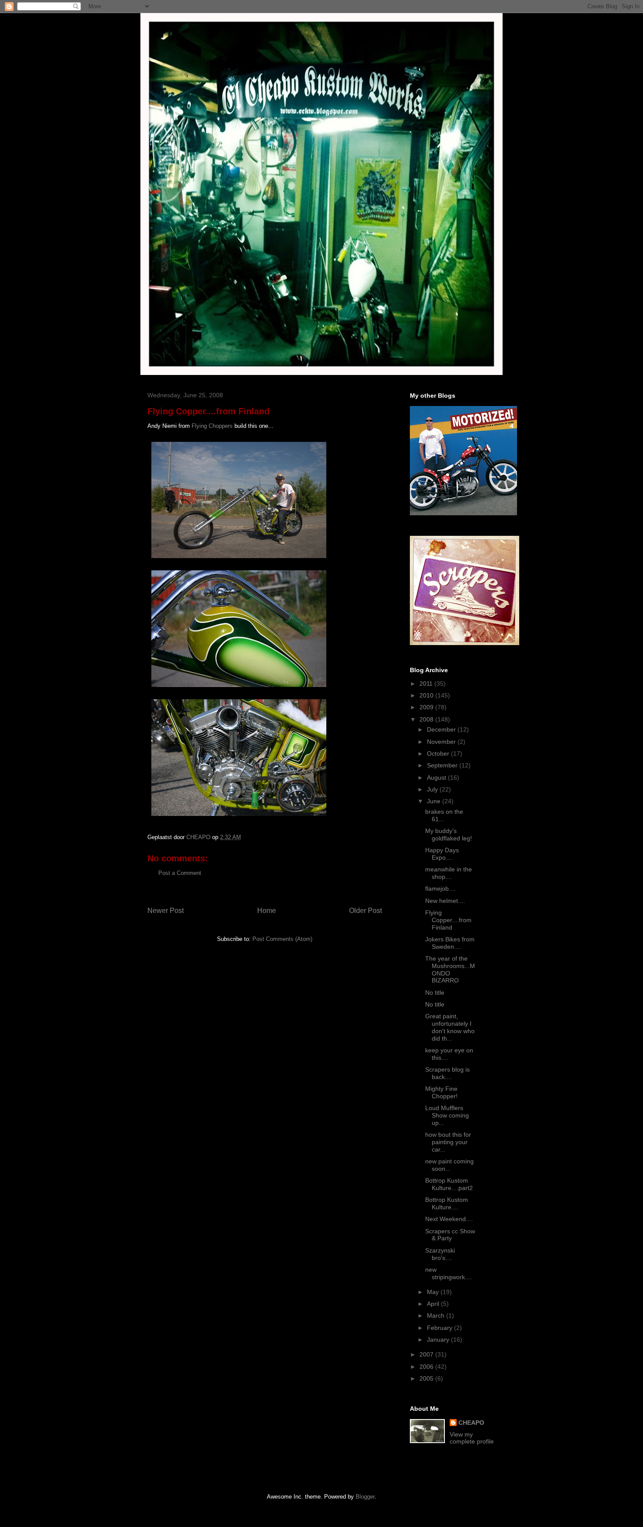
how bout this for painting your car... (448, 1142)
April (434, 1303)
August (437, 777)
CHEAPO (471, 1422)
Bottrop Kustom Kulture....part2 (449, 1184)
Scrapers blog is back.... (447, 1073)
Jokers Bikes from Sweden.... (450, 943)
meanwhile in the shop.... (448, 873)
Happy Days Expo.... (442, 854)
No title (434, 992)
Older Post (365, 910)
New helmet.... (445, 900)
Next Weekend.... (449, 1218)
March (436, 1315)
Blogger (365, 1496)
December (442, 729)
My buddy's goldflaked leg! (448, 834)
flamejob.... (440, 888)
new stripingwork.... (448, 1273)
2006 (427, 1366)
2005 (427, 1378)
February (440, 1327)
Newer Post (165, 910)
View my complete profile (472, 1438)
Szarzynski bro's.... (440, 1254)
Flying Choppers (212, 426)
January (439, 1339)
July (433, 789)
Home (266, 910)
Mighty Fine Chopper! (441, 1092)
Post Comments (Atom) (282, 939)
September (443, 765)
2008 (427, 719)
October (439, 753)
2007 (427, 1354)
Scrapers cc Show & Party (450, 1235)
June (434, 801)
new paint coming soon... (449, 1165)
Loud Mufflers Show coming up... (447, 1115)
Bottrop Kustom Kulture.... (446, 1203)
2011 (426, 683)
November (442, 741)
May (433, 1291)
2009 (427, 707)
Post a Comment (179, 873)
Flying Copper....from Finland (448, 920)
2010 (427, 695)
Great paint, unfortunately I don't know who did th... (450, 1027)
